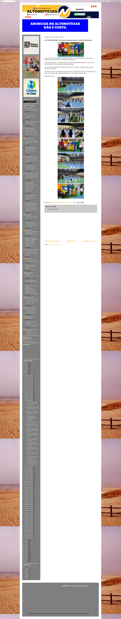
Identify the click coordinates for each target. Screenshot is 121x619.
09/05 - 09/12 (30, 468)
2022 (26, 371)
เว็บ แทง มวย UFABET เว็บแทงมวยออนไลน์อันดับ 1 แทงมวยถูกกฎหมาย (31, 225)
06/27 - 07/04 (30, 489)
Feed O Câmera (29, 165)
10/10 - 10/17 (30, 394)
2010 (26, 561)
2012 (26, 557)
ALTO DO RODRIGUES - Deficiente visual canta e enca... (32, 425)
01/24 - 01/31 (30, 531)
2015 (26, 550)
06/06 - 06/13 (30, 496)
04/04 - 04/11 (30, 514)
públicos (27, 576)
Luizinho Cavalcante (30, 280)
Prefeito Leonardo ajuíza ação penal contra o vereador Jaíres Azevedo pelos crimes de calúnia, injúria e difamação (31, 301)
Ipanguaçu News (29, 297)
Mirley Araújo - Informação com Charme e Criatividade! (31, 232)
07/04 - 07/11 (30, 487)
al (25, 567)
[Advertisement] (70, 226)
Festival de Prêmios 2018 (31, 269)
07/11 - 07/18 (30, 485)
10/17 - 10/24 (30, 392)
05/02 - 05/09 (30, 506)
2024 (26, 367)
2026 (26, 363)
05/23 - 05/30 (30, 500)
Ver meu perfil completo (29, 341)
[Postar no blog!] (79, 202)
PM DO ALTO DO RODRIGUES (29, 317)
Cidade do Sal (28, 258)
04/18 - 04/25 (30, 510)
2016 (26, 548)
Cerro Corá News (29, 138)
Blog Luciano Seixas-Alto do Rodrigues (31, 330)
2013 (26, 555)
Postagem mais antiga (89, 241)
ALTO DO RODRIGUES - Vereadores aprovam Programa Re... (32, 463)
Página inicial (71, 241)
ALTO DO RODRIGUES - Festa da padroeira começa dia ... (32, 403)
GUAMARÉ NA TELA (30, 147)
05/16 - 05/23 (30, 502)
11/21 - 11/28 (30, 381)
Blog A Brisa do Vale (30, 203)
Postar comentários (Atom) (55, 244)
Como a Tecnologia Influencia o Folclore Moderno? (29, 198)
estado (26, 572)
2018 (26, 544)
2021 (26, 373)
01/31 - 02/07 (30, 529)
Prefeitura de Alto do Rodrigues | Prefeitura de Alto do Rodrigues (31, 239)
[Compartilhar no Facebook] (82, 202)
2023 (26, 369)
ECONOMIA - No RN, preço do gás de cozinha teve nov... (32, 449)
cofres (26, 570)
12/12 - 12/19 (30, 375)
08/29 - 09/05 (30, 471)
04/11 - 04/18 (30, 512)
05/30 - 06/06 (30, 498)
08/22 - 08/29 (30, 473)
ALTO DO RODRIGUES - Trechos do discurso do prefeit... (32, 430)
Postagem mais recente (52, 241)
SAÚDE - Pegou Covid (31, 422)
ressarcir (27, 578)
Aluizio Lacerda (29, 107)
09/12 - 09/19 (30, 466)
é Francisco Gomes (30, 222)
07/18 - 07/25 (30, 483)
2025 (26, 365)
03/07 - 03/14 (30, 519)
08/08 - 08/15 (30, 477)
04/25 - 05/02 (30, 508)
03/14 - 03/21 (30, 517)
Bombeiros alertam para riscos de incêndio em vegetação (30, 117)
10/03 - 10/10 (30, 396)
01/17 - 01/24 (30, 533)
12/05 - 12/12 (30, 377)
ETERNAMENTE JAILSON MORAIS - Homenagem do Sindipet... (31, 418)
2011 (26, 559)
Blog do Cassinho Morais (31, 249)
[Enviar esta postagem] (74, 202)
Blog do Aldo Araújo (30, 307)
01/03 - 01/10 (30, 537)
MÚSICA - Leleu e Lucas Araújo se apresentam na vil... (32, 453)
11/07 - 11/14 (30, 385)
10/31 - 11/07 (30, 388)
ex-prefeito (27, 574)
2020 (26, 540)
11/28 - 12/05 (30, 379)
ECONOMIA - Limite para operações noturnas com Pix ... (32, 413)
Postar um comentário (53, 209)
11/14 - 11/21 (30, 383)
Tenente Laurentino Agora (31, 121)
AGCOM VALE (28, 339)
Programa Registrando (31, 195)
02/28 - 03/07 (30, 521)
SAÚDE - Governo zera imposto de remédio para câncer (31, 439)
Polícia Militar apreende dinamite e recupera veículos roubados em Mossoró (31, 168)
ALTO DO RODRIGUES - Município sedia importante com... (32, 458)
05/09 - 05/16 (30, 504)
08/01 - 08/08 (30, 479)
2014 (26, 553)
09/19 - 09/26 (30, 400)
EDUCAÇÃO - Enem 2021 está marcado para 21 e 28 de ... (32, 408)
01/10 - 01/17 (30, 535)
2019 (26, 542)
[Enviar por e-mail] (77, 202)
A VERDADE (28, 214)
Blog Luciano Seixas (30, 333)
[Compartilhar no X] (80, 202)
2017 (26, 546)
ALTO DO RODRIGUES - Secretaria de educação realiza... (32, 435)
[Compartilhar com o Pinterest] (83, 202)
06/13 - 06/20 (30, 494)
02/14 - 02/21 (30, 525)
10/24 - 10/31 (30, 390)
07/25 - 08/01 (30, 481)
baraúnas (27, 569)
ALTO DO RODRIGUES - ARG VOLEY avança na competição (32, 444)
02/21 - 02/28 (30, 523)
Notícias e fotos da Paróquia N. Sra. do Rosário (30, 266)
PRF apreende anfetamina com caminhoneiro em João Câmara (31, 217)
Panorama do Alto (29, 128)
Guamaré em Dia (29, 182)
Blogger (91, 613)
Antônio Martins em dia (31, 156)
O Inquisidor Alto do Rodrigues (30, 322)
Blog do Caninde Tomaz (31, 173)
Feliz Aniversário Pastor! (30, 234)
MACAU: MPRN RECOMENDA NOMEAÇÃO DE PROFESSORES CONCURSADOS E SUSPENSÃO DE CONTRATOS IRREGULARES (31, 187)
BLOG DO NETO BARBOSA (29, 273)
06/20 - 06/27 (30, 491)
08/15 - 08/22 (30, 475)
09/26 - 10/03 (30, 398)
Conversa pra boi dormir (30, 282)
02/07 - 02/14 (30, 527)
